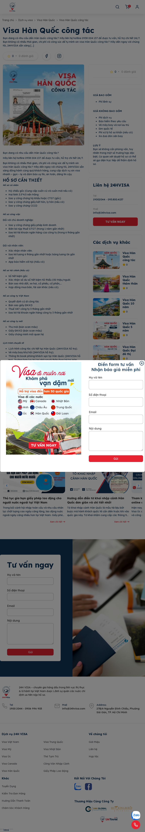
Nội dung (95, 428)
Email (92, 412)
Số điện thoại (97, 394)
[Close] (142, 363)
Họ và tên (95, 377)
